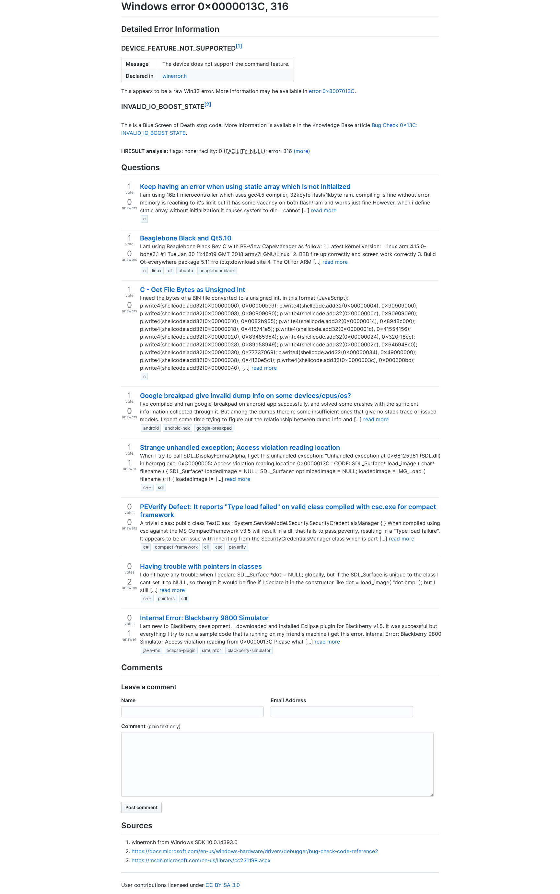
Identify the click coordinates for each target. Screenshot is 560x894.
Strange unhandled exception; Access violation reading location (240, 447)
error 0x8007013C (332, 91)
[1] (239, 46)
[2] (207, 104)
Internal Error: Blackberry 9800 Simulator (204, 618)
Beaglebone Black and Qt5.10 (185, 238)
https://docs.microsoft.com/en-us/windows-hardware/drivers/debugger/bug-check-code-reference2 (255, 851)
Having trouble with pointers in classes (201, 566)
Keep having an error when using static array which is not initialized (245, 187)
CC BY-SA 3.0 (222, 885)
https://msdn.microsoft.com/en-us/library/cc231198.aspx (201, 860)
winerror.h (174, 76)
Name (128, 700)
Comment (133, 726)
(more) (302, 151)
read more (323, 210)
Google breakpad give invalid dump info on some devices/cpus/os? (245, 396)
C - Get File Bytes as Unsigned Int (192, 290)
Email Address (288, 700)
